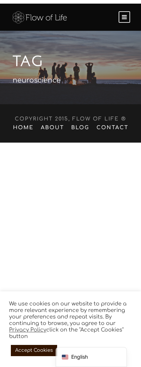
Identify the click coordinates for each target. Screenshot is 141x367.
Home (23, 127)
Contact (112, 127)
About (52, 127)
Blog (80, 127)
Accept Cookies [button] (34, 350)
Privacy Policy (27, 330)
